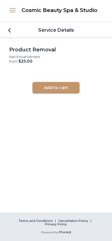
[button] (12, 10)
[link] (59, 10)
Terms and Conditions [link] (35, 221)
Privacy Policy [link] (56, 224)
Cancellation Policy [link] (73, 221)
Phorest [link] (65, 232)
